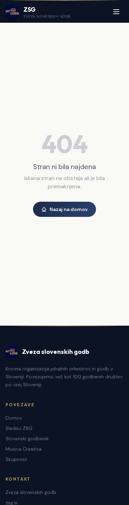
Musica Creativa (24, 449)
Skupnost (16, 459)
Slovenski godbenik (27, 438)
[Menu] (116, 11)
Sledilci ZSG (19, 428)
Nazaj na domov (69, 209)
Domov (14, 418)
